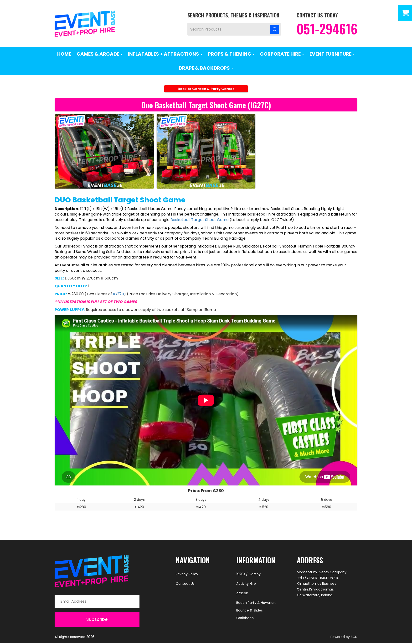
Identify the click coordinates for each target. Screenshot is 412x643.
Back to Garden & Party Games (206, 88)
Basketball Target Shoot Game (199, 219)
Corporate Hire (281, 54)
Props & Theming (230, 54)
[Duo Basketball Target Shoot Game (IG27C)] (104, 151)
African (242, 593)
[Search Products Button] (274, 29)
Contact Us (185, 583)
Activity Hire (246, 583)
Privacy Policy (187, 574)
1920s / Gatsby (248, 574)
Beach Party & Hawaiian (256, 602)
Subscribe (97, 619)
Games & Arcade (98, 54)
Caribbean (245, 618)
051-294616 (327, 28)
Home (64, 54)
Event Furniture (330, 54)
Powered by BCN (343, 636)
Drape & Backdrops (205, 68)
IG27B (118, 294)
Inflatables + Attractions (164, 54)
